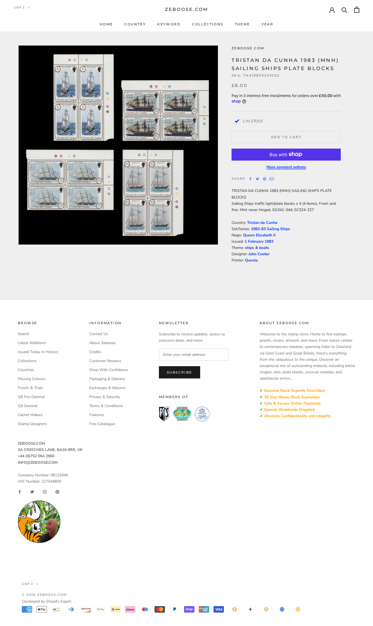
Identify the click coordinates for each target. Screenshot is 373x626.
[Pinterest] (264, 178)
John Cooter (259, 253)
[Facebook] (250, 178)
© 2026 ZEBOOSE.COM (44, 595)
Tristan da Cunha (262, 222)
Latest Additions (32, 342)
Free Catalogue (102, 423)
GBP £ (19, 7)
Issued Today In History (38, 351)
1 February (255, 241)
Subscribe (179, 372)
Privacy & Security (104, 396)
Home (106, 24)
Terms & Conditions (106, 405)
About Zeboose (102, 342)
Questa (251, 260)
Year (268, 24)
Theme (242, 24)
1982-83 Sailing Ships (270, 228)
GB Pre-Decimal (31, 396)
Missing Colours (31, 378)
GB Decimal (27, 405)
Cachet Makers (30, 414)
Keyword (168, 24)
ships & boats (257, 247)
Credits (95, 351)
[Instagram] (45, 492)
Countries (26, 369)
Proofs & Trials (30, 387)
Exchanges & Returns (107, 387)
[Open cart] (356, 10)
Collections (207, 24)
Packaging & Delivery (107, 378)
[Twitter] (257, 178)
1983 (269, 241)
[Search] (344, 10)
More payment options (286, 166)
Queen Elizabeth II (259, 234)
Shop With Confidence (108, 369)
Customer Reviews (105, 360)
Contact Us (98, 333)
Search (23, 333)
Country (135, 24)
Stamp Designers (32, 423)
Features (96, 414)
